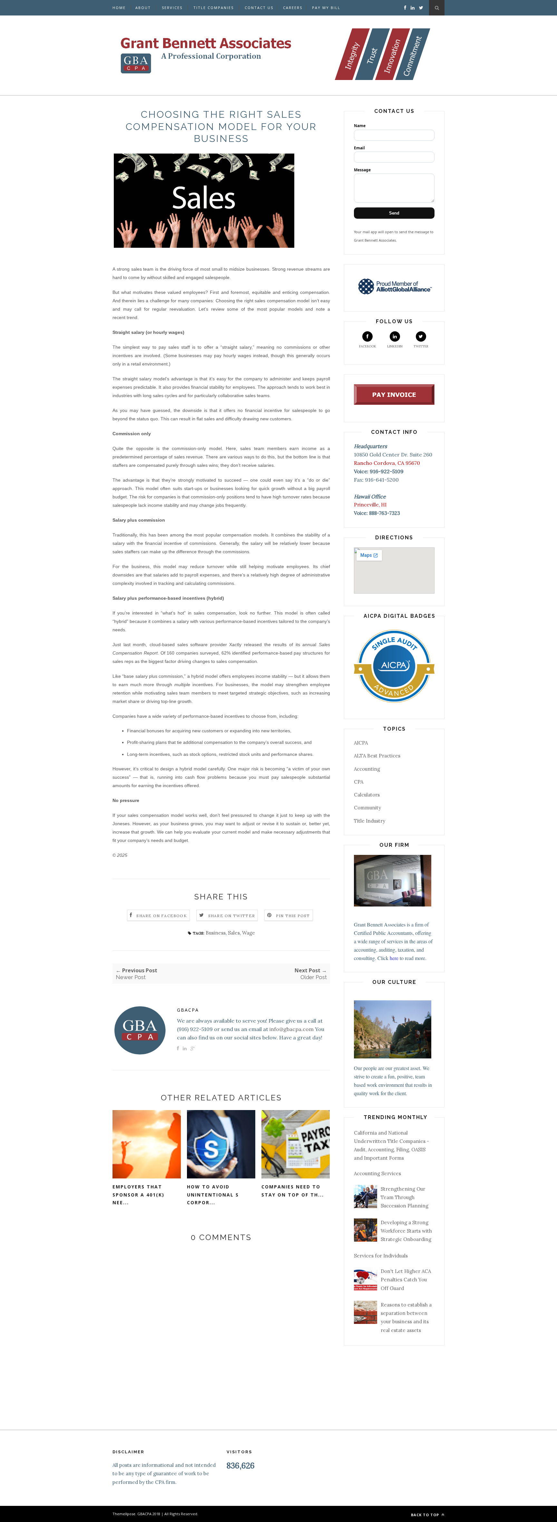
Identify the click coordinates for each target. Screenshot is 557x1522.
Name (360, 125)
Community (367, 808)
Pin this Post (293, 915)
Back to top (425, 1514)
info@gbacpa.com (291, 1029)
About (143, 7)
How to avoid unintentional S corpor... (213, 1195)
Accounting (367, 769)
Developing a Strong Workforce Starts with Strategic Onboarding (406, 1231)
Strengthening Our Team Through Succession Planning (404, 1197)
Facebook (367, 346)
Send (394, 213)
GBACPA (188, 1010)
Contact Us (259, 7)
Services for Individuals (381, 1256)
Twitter (421, 346)
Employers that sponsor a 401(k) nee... (138, 1195)
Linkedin (395, 346)
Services (172, 7)
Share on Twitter (231, 915)
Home (119, 7)
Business (216, 933)
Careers (292, 7)
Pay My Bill (326, 7)
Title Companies (213, 7)
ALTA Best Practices (377, 756)
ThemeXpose (123, 1513)
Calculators (367, 795)
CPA (358, 782)
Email (359, 148)
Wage (248, 933)
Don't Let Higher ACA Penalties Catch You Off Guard (406, 1279)
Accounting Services (377, 1173)
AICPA (361, 743)
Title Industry (369, 821)
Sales (234, 933)
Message (362, 170)
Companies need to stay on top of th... (292, 1191)
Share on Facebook (161, 915)
